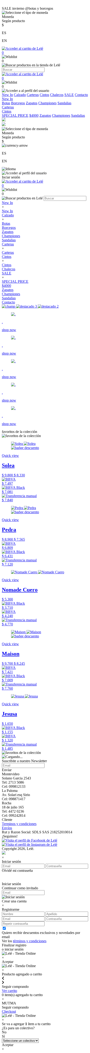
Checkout (9, 1011)
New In (7, 95)
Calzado (20, 95)
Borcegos (18, 103)
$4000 (34, 115)
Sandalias (64, 103)
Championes (47, 103)
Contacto (81, 95)
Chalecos (56, 95)
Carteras (33, 95)
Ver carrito (9, 991)
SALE (69, 95)
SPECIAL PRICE (15, 115)
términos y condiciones (29, 941)
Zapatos (31, 103)
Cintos (44, 95)
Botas (6, 103)
